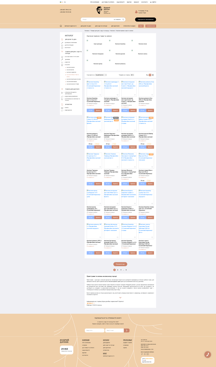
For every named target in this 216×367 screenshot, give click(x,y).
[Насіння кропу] (98, 60)
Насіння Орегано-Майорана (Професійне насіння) (111, 135)
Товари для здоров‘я (72, 89)
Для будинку (106, 342)
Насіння (112, 30)
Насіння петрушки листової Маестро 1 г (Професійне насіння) (111, 208)
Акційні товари (127, 342)
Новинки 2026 (151, 26)
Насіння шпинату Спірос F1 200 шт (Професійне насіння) (93, 135)
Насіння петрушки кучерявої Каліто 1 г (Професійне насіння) (128, 135)
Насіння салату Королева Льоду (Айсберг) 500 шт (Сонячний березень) (145, 243)
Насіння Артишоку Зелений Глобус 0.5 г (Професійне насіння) (111, 242)
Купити (98, 110)
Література (68, 104)
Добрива (67, 59)
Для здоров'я (115, 26)
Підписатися (127, 330)
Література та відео (130, 26)
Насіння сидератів (71, 72)
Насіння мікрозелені (72, 81)
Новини (84, 345)
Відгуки (129, 2)
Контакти (144, 2)
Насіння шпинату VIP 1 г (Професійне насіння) (94, 241)
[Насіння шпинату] (120, 60)
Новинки (126, 345)
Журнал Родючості (108, 356)
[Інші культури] (98, 40)
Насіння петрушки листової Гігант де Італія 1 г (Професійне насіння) (128, 100)
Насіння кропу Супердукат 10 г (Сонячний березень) (93, 208)
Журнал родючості (71, 26)
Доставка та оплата (108, 2)
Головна (87, 30)
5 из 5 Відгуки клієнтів (146, 360)
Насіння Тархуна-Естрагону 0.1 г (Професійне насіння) (93, 172)
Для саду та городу (101, 26)
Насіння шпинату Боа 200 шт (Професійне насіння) (145, 99)
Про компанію (94, 2)
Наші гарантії (120, 2)
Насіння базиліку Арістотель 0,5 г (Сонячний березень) (93, 99)
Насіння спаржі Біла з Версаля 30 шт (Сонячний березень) (145, 172)
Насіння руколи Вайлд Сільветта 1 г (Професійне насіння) (146, 135)
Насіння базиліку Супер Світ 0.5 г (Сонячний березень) (146, 208)
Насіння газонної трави (73, 84)
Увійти (154, 2)
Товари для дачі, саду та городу (73, 52)
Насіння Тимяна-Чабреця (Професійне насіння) (111, 172)
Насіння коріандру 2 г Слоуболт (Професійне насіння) (111, 99)
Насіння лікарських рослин (74, 79)
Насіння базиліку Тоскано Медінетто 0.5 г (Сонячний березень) (128, 242)
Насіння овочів (70, 67)
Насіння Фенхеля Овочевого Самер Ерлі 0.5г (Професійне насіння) (128, 173)
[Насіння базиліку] (120, 40)
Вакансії (136, 2)
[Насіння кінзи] (143, 40)
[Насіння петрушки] (98, 50)
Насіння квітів (70, 69)
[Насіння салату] (143, 50)
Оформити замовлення (145, 19)
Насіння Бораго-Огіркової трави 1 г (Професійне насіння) (128, 208)
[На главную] (61, 26)
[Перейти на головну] (103, 10)
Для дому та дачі (86, 26)
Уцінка (125, 347)
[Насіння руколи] (120, 50)
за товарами (117, 19)
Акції (141, 26)
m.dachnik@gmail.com (147, 349)
